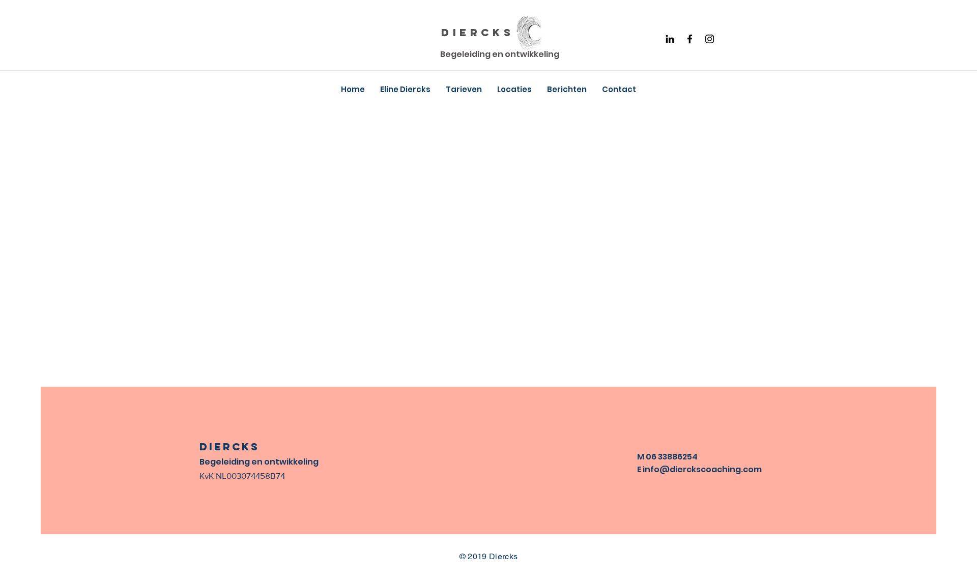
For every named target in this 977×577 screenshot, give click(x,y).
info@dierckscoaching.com (702, 469)
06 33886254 (672, 457)
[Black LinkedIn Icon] (670, 39)
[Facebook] (690, 39)
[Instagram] (709, 39)
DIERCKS (477, 32)
